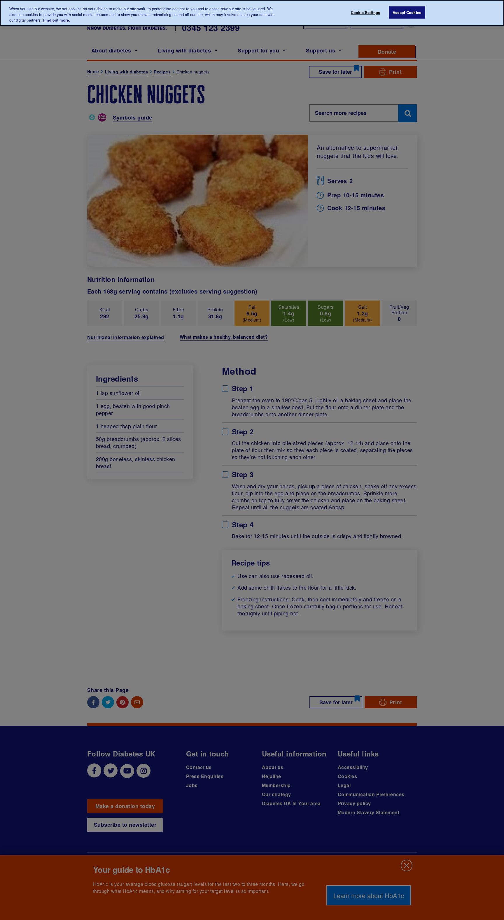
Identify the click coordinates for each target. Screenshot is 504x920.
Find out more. (56, 20)
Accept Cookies (407, 12)
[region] (252, 13)
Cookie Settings (365, 12)
